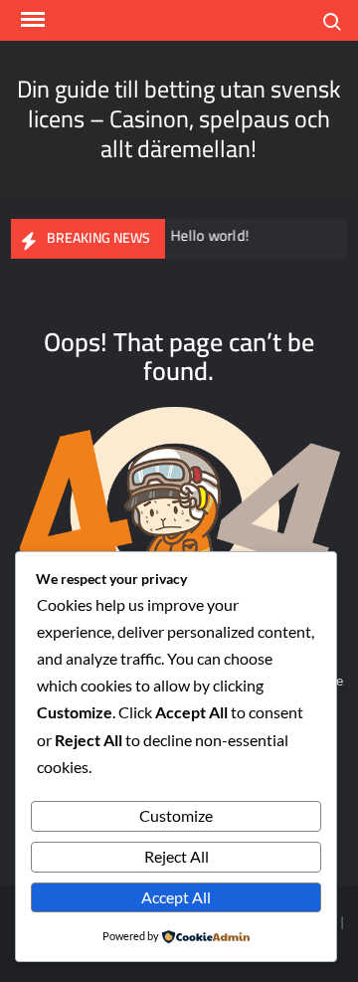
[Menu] (31, 20)
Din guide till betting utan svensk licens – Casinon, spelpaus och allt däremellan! (179, 119)
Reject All (176, 856)
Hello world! (207, 235)
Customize (176, 815)
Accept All (176, 896)
